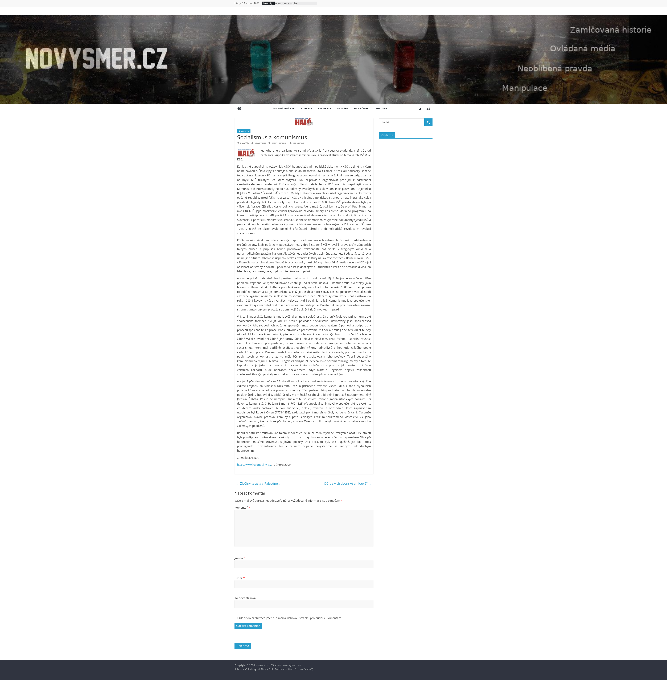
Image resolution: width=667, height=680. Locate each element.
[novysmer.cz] (333, 17)
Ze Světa (342, 108)
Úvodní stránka (284, 108)
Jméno (239, 558)
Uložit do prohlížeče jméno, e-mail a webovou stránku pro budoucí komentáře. (290, 618)
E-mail (239, 578)
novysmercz (260, 142)
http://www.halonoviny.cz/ (254, 465)
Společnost (362, 108)
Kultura (381, 108)
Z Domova (324, 108)
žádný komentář (279, 142)
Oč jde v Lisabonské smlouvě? (348, 483)
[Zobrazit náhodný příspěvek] (428, 109)
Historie (306, 108)
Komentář (242, 507)
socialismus (298, 142)
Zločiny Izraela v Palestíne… (258, 483)
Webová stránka (245, 598)
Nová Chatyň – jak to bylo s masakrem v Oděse (290, 5)
